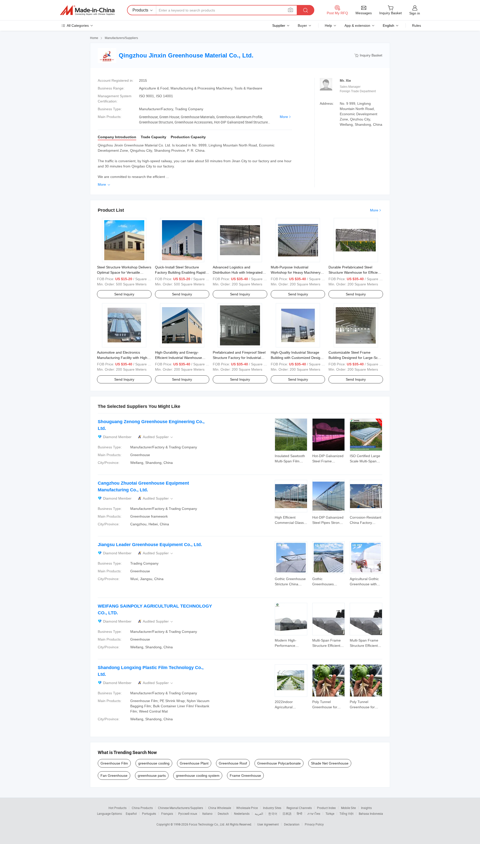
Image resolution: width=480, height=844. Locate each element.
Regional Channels (299, 808)
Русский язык (187, 814)
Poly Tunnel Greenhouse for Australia (324, 707)
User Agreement (268, 824)
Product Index (326, 808)
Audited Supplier (158, 437)
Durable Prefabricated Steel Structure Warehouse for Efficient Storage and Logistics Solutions (354, 272)
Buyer (302, 25)
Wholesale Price (247, 808)
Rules (416, 25)
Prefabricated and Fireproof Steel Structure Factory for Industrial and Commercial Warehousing (239, 357)
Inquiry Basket (368, 55)
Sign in (414, 13)
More (284, 117)
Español (131, 814)
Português (149, 814)
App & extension (357, 25)
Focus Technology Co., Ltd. (207, 824)
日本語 (287, 814)
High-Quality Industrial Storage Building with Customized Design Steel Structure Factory (296, 357)
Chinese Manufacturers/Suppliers (180, 808)
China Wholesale (219, 808)
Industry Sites (272, 808)
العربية (259, 814)
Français (167, 814)
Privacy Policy (314, 824)
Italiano (207, 814)
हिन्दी (299, 814)
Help (328, 25)
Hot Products (117, 808)
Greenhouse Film (114, 763)
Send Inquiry (124, 294)
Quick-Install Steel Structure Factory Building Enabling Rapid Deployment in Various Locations (181, 272)
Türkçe (330, 814)
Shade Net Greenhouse (329, 763)
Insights (366, 808)
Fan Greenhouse (114, 776)
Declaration (292, 824)
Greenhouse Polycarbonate (279, 763)
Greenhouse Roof (233, 763)
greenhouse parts (152, 776)
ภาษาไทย (314, 814)
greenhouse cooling (154, 763)
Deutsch (223, 814)
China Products (142, 808)
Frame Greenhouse (245, 776)
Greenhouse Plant (194, 763)
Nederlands (242, 814)
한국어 (272, 814)
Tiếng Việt (347, 814)
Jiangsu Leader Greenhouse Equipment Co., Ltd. (150, 544)
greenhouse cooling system (198, 776)
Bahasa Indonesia (371, 814)
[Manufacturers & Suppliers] (87, 10)
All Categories (78, 25)
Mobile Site (348, 808)
